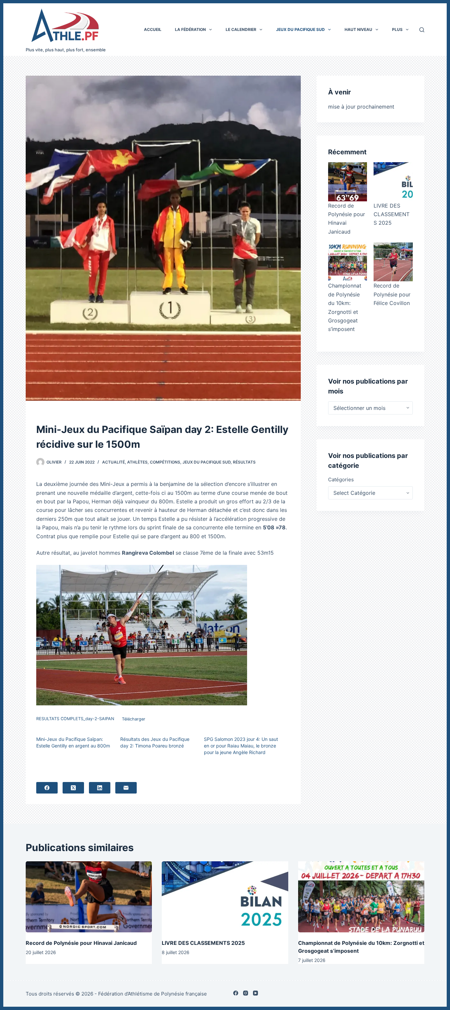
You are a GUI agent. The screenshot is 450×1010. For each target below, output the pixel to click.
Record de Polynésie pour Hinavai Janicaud (81, 943)
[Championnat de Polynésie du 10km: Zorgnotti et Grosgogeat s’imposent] (347, 261)
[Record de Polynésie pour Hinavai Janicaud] (347, 181)
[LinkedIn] (99, 788)
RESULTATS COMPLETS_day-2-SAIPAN (75, 719)
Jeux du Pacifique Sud (300, 29)
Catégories (341, 479)
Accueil (152, 29)
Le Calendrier (241, 29)
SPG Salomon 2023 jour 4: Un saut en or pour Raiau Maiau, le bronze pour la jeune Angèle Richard (241, 745)
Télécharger (133, 719)
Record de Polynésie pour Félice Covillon (392, 294)
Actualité (113, 462)
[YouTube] (255, 993)
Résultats (244, 462)
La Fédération (190, 29)
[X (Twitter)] (73, 788)
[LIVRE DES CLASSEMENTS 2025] (393, 181)
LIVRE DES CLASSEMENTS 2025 (391, 214)
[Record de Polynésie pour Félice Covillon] (393, 261)
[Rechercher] (421, 29)
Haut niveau (358, 29)
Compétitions (165, 462)
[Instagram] (245, 993)
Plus (397, 29)
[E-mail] (126, 788)
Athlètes (137, 462)
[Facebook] (47, 788)
